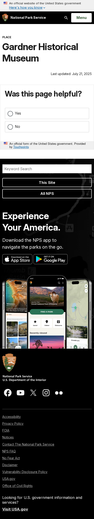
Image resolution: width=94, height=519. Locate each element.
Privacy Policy (13, 423)
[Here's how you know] (47, 5)
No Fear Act (11, 458)
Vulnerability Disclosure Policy (24, 472)
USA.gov (8, 479)
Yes (18, 113)
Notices (8, 437)
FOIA (5, 430)
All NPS (47, 193)
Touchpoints (21, 147)
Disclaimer (10, 465)
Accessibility (11, 417)
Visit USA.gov (15, 509)
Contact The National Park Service (28, 444)
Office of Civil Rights (17, 486)
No (17, 126)
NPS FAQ (9, 451)
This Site (47, 182)
